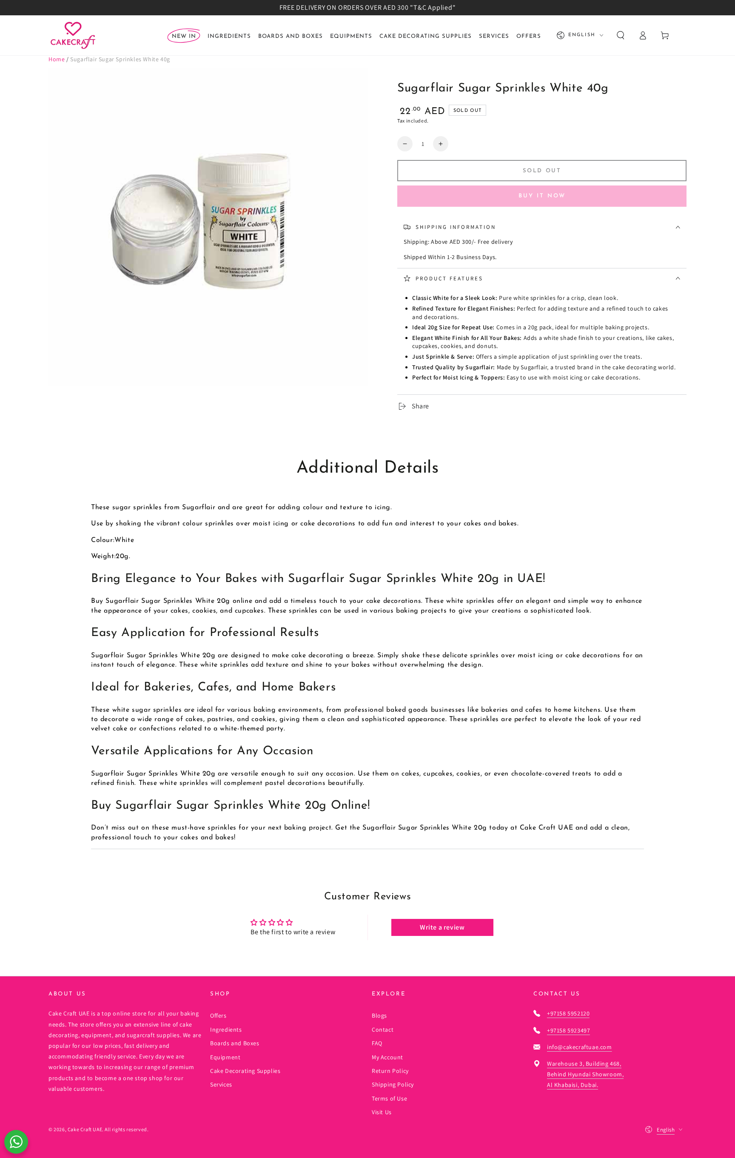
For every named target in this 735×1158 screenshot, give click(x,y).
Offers (218, 1015)
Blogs (379, 1015)
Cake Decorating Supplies (245, 1071)
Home (56, 59)
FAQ (377, 1043)
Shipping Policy (393, 1084)
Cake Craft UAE (85, 1129)
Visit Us (382, 1112)
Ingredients (226, 1029)
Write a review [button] (442, 927)
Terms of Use (389, 1098)
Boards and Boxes (234, 1043)
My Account (387, 1057)
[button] (621, 35)
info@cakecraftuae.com (579, 1047)
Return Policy (390, 1071)
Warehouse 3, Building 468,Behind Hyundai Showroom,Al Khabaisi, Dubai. (585, 1074)
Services (221, 1084)
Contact (382, 1029)
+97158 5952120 (568, 1013)
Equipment (225, 1057)
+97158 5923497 (568, 1030)
